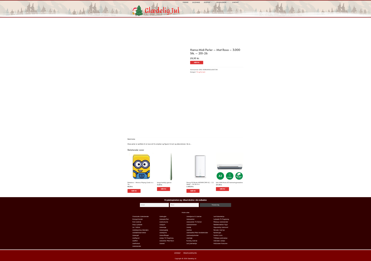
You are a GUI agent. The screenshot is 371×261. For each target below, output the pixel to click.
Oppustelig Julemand (221, 227)
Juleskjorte (163, 233)
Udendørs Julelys (219, 241)
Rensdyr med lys (219, 230)
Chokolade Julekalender (140, 216)
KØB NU (196, 62)
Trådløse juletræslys (220, 238)
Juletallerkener (191, 224)
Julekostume (163, 222)
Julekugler (162, 216)
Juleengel (135, 235)
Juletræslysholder (192, 235)
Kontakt (235, 2)
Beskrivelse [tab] (131, 139)
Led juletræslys (191, 243)
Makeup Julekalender (221, 222)
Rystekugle (217, 233)
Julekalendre (221, 2)
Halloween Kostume (220, 243)
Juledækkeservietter (139, 233)
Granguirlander (137, 219)
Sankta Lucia (218, 235)
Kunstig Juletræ (191, 241)
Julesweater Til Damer (194, 222)
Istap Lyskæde (137, 224)
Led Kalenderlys (219, 216)
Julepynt (207, 2)
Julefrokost (136, 243)
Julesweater (190, 219)
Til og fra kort (200, 72)
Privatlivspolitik (190, 253)
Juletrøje (189, 238)
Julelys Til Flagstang (166, 238)
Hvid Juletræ (136, 222)
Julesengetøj (163, 230)
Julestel (162, 243)
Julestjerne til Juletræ (193, 216)
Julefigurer (136, 238)
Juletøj (188, 227)
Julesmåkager (164, 235)
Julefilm (135, 241)
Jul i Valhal (136, 227)
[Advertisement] (185, 33)
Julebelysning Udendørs (140, 230)
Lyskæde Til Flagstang (221, 219)
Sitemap (177, 253)
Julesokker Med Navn (166, 241)
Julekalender (136, 246)
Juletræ (189, 230)
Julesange (196, 2)
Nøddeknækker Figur (221, 224)
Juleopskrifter (164, 219)
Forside (185, 2)
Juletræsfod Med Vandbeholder (197, 233)
